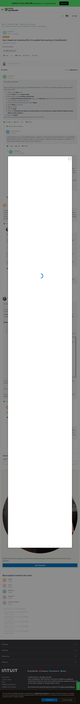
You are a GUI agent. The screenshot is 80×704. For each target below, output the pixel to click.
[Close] (69, 158)
